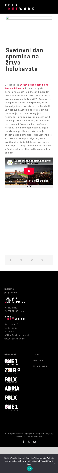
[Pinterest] (32, 260)
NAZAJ (29, 186)
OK (29, 468)
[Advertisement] (29, 217)
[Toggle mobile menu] (52, 9)
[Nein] (54, 463)
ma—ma (40, 436)
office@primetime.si (16, 335)
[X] (21, 260)
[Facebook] (10, 260)
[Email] (42, 260)
